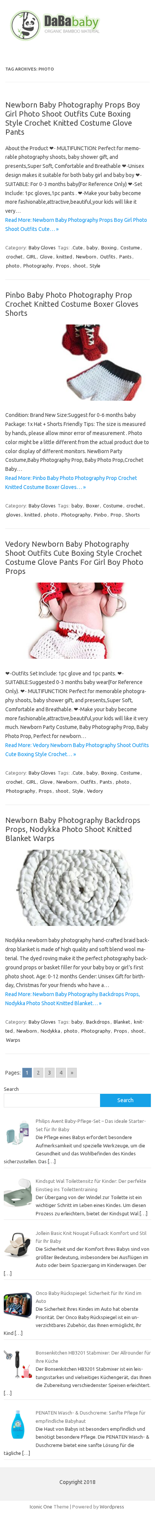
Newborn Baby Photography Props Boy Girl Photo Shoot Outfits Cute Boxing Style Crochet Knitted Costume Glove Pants (72, 118)
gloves (13, 514)
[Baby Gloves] (77, 41)
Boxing (109, 247)
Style (95, 265)
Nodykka (50, 1030)
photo (13, 265)
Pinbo (100, 514)
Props (62, 265)
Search (11, 1089)
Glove (46, 256)
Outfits (107, 256)
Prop (116, 514)
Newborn (86, 256)
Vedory (95, 790)
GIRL (31, 256)
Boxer (92, 505)
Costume (130, 247)
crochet (14, 256)
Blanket (122, 1021)
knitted (64, 256)
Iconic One (41, 1506)
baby (92, 247)
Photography (37, 265)
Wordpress (112, 1506)
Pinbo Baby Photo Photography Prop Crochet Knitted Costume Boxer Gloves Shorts (71, 304)
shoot (79, 265)
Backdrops (98, 1021)
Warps (13, 1039)
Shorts (132, 514)
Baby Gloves (42, 247)
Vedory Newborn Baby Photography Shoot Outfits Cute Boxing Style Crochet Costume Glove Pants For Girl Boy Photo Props (74, 557)
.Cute (77, 247)
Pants (125, 256)
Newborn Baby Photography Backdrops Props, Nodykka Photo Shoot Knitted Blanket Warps (72, 829)
